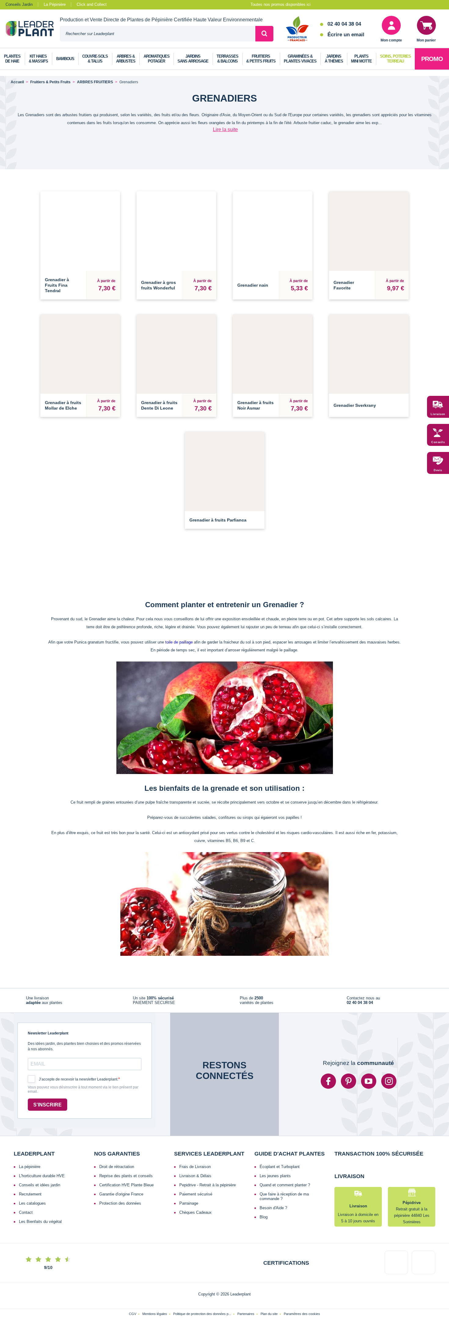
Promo (432, 59)
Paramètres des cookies (302, 1314)
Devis (438, 470)
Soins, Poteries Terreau (395, 58)
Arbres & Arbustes (125, 58)
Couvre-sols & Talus (95, 58)
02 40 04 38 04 (344, 24)
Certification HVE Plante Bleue (126, 1185)
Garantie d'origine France (121, 1194)
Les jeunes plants (275, 1176)
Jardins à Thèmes (334, 58)
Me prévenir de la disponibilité (368, 386)
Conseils (438, 442)
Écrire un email (345, 35)
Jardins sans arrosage (192, 58)
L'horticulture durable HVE (42, 1176)
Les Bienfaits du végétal (40, 1221)
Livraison (438, 414)
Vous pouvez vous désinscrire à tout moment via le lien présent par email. (83, 1089)
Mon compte (391, 40)
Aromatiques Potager (157, 58)
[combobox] (157, 33)
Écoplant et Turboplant (280, 1166)
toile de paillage (179, 642)
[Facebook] (328, 1081)
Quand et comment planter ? (285, 1185)
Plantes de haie (12, 58)
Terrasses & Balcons (227, 58)
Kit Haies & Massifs (38, 58)
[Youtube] (368, 1081)
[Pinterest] (348, 1081)
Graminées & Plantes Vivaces (300, 58)
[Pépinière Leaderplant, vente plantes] (33, 29)
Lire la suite (225, 129)
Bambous (65, 58)
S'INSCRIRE (47, 1104)
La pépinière (29, 1166)
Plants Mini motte (361, 58)
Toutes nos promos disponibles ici (280, 4)
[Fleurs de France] (297, 29)
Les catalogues (32, 1203)
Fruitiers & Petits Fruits (261, 58)
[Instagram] (388, 1081)
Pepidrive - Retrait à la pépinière (207, 1185)
